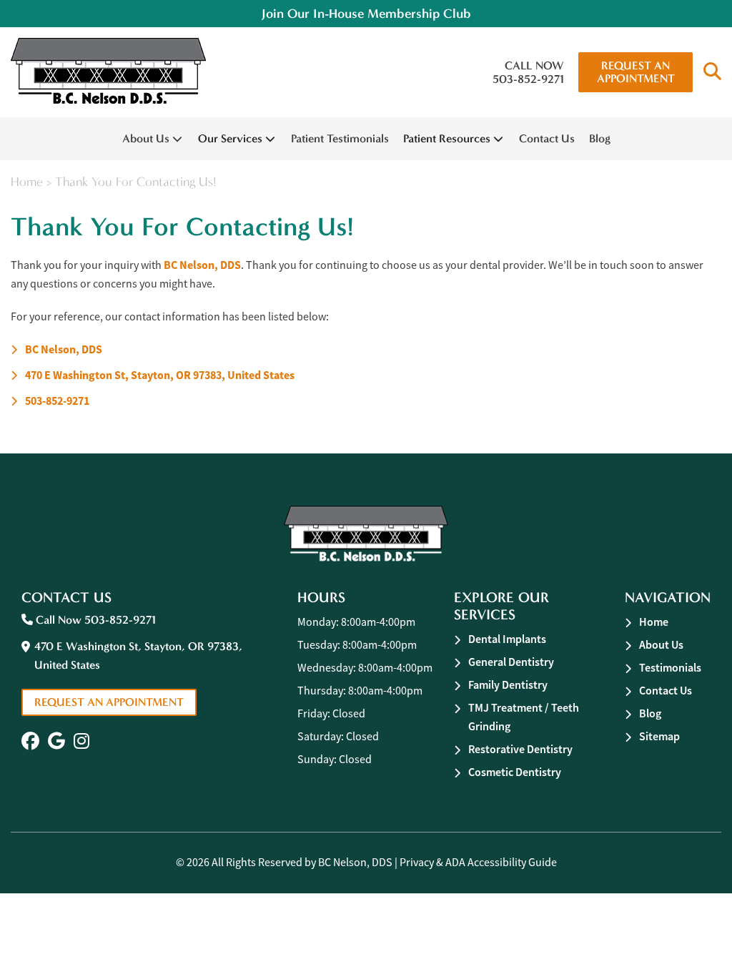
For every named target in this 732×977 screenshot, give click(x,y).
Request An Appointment (636, 72)
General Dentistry (511, 661)
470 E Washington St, (160, 375)
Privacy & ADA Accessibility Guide (478, 862)
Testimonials (670, 667)
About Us (145, 138)
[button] (712, 72)
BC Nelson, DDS (202, 265)
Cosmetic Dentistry (514, 772)
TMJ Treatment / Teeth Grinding (523, 717)
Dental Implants (507, 639)
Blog (599, 138)
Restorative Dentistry (520, 749)
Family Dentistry (508, 684)
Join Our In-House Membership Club (366, 13)
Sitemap (659, 736)
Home (27, 182)
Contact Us (547, 138)
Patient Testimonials (340, 138)
